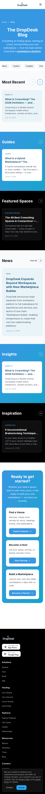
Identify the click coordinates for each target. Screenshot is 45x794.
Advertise (6, 748)
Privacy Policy (24, 779)
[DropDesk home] (22, 4)
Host (4, 672)
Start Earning (21, 560)
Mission (5, 743)
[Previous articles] (33, 82)
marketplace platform (29, 51)
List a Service (7, 697)
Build (4, 676)
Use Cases (6, 722)
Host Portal (6, 706)
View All (33, 261)
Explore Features (9, 718)
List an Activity (8, 701)
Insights (29, 66)
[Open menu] (40, 4)
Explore (5, 667)
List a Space (7, 693)
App (3, 681)
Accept (21, 787)
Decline (9, 787)
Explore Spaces (21, 531)
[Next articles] (40, 82)
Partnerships (7, 731)
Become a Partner (21, 593)
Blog (4, 757)
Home (4, 22)
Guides (16, 66)
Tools (4, 752)
